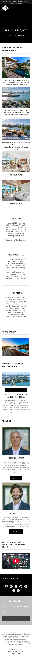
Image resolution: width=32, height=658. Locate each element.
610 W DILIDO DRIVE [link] (16, 649)
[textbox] (16, 612)
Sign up (16, 618)
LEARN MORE (16, 531)
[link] (5, 8)
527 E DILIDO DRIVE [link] (16, 653)
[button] (29, 8)
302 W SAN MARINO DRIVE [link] (16, 651)
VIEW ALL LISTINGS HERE (16, 390)
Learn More (16, 478)
